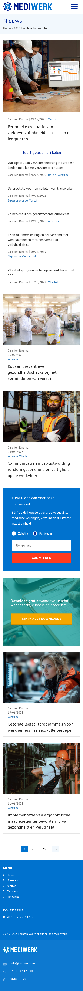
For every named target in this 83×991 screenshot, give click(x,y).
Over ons (13, 891)
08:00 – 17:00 (19, 979)
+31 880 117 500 (21, 971)
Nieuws (11, 886)
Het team (13, 897)
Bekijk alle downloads (41, 618)
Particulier (45, 533)
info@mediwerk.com (24, 963)
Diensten (12, 880)
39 (44, 849)
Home (11, 875)
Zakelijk (23, 533)
